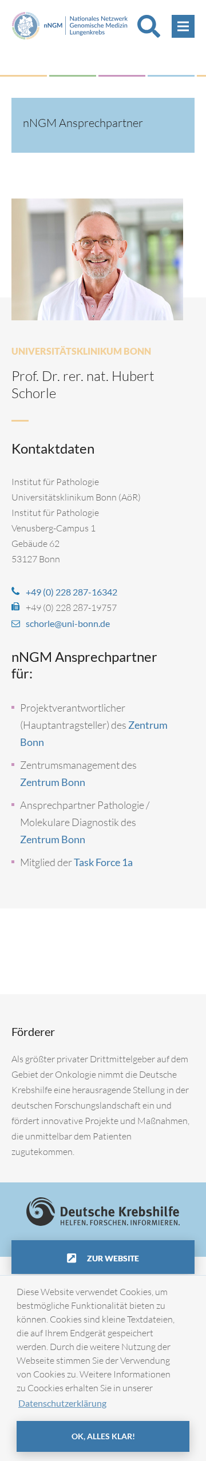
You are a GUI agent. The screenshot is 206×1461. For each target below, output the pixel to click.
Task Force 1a (103, 862)
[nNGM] (69, 24)
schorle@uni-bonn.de (68, 623)
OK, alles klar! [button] (103, 1436)
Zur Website (112, 1258)
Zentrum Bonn (52, 782)
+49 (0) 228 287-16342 (71, 591)
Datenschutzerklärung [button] (62, 1403)
